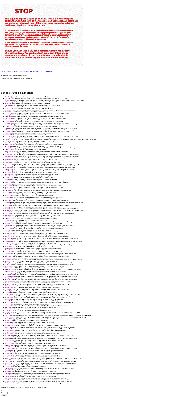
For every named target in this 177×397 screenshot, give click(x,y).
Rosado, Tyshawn (10, 333)
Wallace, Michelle (10, 282)
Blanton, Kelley (9, 376)
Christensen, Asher (10, 110)
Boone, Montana (9, 340)
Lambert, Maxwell (10, 345)
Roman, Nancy (9, 187)
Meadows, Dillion (10, 139)
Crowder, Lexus (9, 378)
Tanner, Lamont (9, 241)
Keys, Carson (8, 210)
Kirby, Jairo (8, 279)
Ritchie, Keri (8, 320)
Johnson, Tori (8, 245)
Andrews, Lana (9, 220)
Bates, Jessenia (9, 205)
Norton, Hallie (9, 167)
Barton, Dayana (9, 208)
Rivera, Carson (9, 176)
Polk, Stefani (8, 373)
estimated (36, 71)
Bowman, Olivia (9, 228)
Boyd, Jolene (8, 317)
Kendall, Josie (9, 227)
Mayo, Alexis (8, 315)
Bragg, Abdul (8, 200)
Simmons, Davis (9, 358)
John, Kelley (8, 355)
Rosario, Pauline (9, 352)
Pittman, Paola (9, 108)
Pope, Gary (8, 368)
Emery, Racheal (9, 263)
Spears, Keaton (9, 133)
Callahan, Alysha (9, 366)
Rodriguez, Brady (10, 278)
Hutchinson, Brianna (10, 274)
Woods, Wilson (9, 360)
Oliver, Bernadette (10, 156)
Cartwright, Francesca (11, 259)
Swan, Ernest (8, 230)
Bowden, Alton (9, 353)
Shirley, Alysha (9, 215)
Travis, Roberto (9, 324)
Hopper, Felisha (9, 154)
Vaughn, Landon (9, 138)
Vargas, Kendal (9, 190)
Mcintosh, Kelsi (9, 238)
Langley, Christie (9, 149)
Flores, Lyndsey (9, 305)
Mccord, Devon (9, 151)
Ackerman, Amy (9, 164)
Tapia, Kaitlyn (9, 243)
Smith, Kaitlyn (9, 307)
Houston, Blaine (9, 204)
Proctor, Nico (8, 184)
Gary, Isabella (8, 192)
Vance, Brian (8, 116)
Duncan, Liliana (9, 356)
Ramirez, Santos (9, 309)
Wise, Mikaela (9, 253)
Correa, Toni (8, 180)
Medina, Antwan (9, 146)
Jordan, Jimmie (9, 223)
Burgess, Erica (9, 381)
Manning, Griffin (9, 98)
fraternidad (29, 71)
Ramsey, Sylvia (9, 297)
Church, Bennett (9, 177)
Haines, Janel (8, 217)
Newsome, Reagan (10, 335)
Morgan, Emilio (9, 115)
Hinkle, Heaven (9, 143)
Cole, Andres (8, 131)
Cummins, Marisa (10, 199)
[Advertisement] (129, 31)
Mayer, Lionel (9, 182)
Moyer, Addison (9, 121)
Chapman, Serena (10, 157)
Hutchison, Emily (10, 179)
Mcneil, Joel (8, 361)
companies (48, 71)
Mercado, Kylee (9, 273)
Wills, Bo (7, 202)
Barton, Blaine (9, 319)
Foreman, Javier (9, 269)
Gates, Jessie (8, 240)
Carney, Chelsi (9, 292)
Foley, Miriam (9, 118)
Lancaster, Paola (9, 271)
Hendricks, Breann (10, 212)
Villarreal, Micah (9, 325)
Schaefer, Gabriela (10, 231)
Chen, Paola (8, 251)
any (42, 71)
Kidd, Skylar (8, 128)
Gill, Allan (8, 102)
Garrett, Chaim (9, 365)
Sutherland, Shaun (10, 130)
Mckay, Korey (9, 235)
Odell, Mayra (8, 213)
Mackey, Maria (9, 153)
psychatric (10, 71)
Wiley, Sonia (8, 136)
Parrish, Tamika (9, 106)
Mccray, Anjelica (9, 126)
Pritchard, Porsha (9, 343)
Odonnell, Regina (10, 123)
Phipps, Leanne (9, 105)
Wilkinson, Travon (10, 141)
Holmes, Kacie (9, 294)
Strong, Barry (8, 256)
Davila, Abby (8, 286)
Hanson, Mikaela (9, 134)
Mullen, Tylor (9, 233)
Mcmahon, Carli (9, 379)
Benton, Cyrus (9, 287)
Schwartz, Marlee (9, 328)
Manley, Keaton (9, 327)
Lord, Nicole (8, 171)
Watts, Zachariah (9, 337)
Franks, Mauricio (9, 314)
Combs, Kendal (9, 197)
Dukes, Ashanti (9, 322)
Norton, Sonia (9, 296)
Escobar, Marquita (10, 195)
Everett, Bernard (9, 189)
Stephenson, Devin (10, 248)
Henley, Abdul (9, 350)
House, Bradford (9, 125)
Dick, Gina (8, 97)
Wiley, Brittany (9, 304)
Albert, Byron (8, 246)
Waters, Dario (8, 111)
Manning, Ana (9, 207)
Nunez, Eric (8, 103)
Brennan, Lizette (9, 289)
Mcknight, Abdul (9, 301)
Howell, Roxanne (10, 120)
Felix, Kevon (8, 338)
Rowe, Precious (9, 266)
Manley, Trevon (9, 148)
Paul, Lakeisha (9, 185)
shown (3, 71)
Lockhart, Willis (9, 310)
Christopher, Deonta (10, 222)
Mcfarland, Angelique (11, 330)
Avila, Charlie (9, 172)
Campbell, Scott (9, 113)
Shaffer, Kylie (8, 291)
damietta (22, 71)
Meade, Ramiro (9, 159)
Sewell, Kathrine (9, 370)
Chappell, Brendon (10, 348)
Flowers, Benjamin (10, 225)
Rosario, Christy (9, 284)
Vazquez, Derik (9, 162)
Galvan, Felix (8, 268)
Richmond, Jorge (9, 371)
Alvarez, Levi (8, 236)
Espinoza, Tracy (9, 254)
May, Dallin (8, 332)
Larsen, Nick (8, 218)
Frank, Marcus (9, 383)
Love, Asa (7, 342)
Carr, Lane (8, 166)
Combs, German (9, 100)
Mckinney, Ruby (9, 174)
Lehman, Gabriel (9, 169)
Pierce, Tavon (8, 144)
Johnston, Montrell (10, 363)
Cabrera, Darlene (9, 299)
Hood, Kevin (8, 264)
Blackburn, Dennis (10, 281)
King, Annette (9, 261)
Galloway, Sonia (9, 312)
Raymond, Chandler (10, 276)
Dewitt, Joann (8, 258)
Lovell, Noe (8, 347)
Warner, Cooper (9, 194)
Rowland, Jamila (9, 302)
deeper (16, 71)
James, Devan (8, 375)
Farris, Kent (8, 161)
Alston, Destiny (9, 250)
